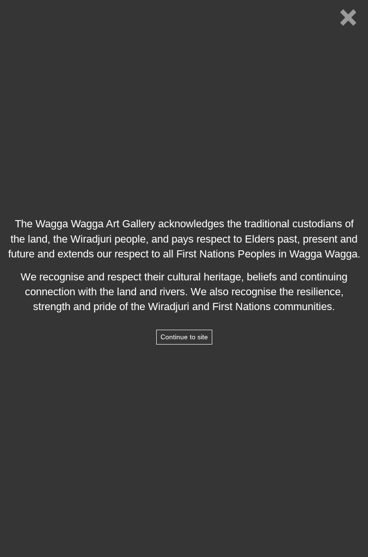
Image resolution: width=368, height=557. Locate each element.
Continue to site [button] (184, 337)
